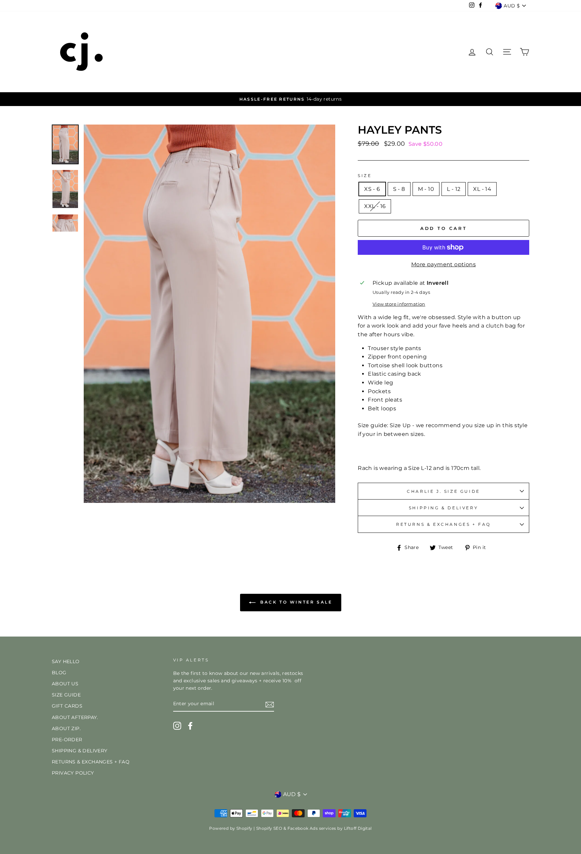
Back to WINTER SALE (295, 602)
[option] (290, 99)
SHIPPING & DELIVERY (443, 507)
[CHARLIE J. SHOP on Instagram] (177, 726)
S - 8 (399, 189)
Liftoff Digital (358, 828)
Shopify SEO (269, 828)
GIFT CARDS (67, 706)
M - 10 (426, 189)
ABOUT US (65, 683)
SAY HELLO (66, 661)
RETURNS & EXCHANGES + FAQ (443, 524)
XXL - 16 (375, 206)
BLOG (59, 672)
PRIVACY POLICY (73, 773)
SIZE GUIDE (66, 694)
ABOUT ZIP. (66, 728)
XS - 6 (372, 189)
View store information (399, 304)
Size (365, 175)
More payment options (443, 264)
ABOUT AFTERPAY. (75, 717)
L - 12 (453, 189)
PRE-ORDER (67, 739)
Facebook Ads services (311, 828)
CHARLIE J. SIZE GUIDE (443, 491)
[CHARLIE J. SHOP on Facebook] (190, 726)
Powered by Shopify (230, 828)
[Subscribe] (269, 704)
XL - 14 (482, 189)
